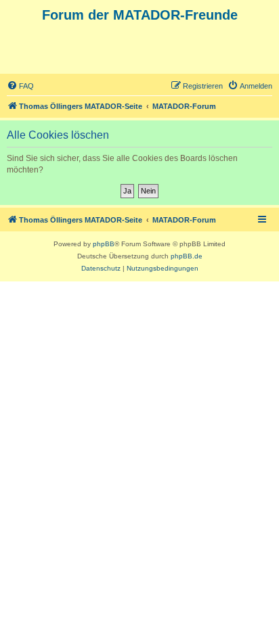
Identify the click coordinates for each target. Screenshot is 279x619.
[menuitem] (20, 86)
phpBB (103, 244)
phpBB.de (186, 256)
